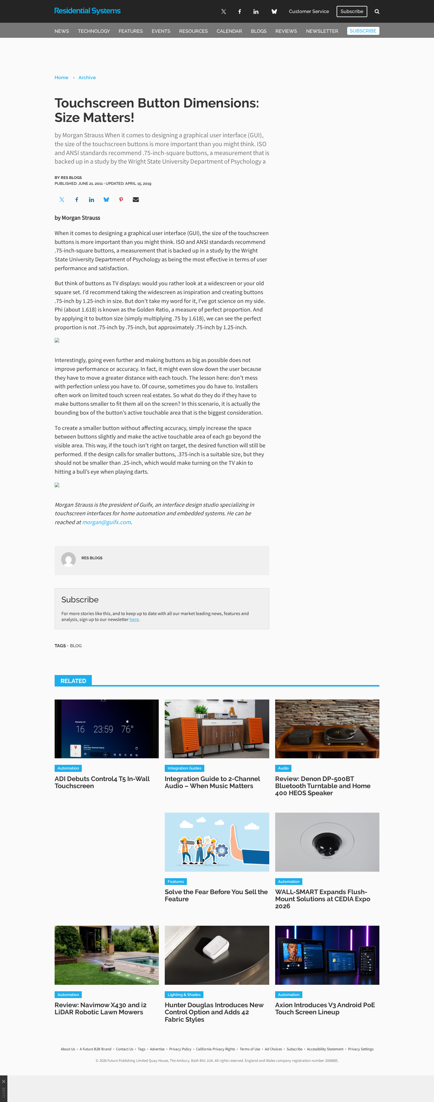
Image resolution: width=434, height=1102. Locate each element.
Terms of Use (250, 1049)
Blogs (259, 31)
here (134, 619)
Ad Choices (273, 1049)
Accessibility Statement (325, 1049)
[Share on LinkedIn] (91, 199)
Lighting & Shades (184, 994)
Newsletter (322, 31)
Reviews (286, 31)
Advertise (157, 1049)
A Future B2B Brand (95, 1049)
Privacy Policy (180, 1049)
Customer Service (309, 11)
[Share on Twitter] (62, 199)
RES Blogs (71, 177)
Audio (283, 768)
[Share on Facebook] (76, 199)
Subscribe (352, 11)
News (62, 31)
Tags (141, 1049)
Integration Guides (184, 768)
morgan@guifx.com (106, 522)
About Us (68, 1049)
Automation (68, 768)
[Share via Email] (135, 199)
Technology (94, 31)
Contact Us (124, 1049)
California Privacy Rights (215, 1049)
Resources (193, 31)
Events (161, 31)
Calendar (229, 31)
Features (131, 31)
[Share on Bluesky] (106, 199)
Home (61, 77)
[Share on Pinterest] (121, 199)
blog (76, 645)
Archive (87, 77)
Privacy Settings (360, 1049)
